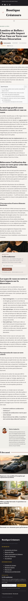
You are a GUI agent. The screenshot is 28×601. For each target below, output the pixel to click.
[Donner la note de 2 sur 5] (2, 45)
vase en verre (22, 120)
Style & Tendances (10, 556)
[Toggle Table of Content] (24, 86)
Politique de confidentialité (12, 571)
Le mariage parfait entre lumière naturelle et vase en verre (13, 90)
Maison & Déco (4, 26)
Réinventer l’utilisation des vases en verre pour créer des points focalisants (13, 93)
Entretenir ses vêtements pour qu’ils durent (14, 527)
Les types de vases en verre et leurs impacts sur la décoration (13, 99)
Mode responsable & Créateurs (14, 554)
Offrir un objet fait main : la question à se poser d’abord (13, 502)
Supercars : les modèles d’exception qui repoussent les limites (12, 476)
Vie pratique (8, 558)
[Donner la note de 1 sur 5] (1, 45)
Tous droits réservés (7, 593)
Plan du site (8, 569)
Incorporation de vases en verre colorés (13, 101)
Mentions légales (10, 567)
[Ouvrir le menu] (14, 21)
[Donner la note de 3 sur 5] (3, 45)
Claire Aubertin (7, 43)
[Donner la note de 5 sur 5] (6, 45)
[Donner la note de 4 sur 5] (5, 45)
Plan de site (15, 593)
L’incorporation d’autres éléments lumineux (14, 96)
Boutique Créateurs (11, 540)
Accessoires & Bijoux (11, 550)
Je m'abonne (7, 269)
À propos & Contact (10, 565)
